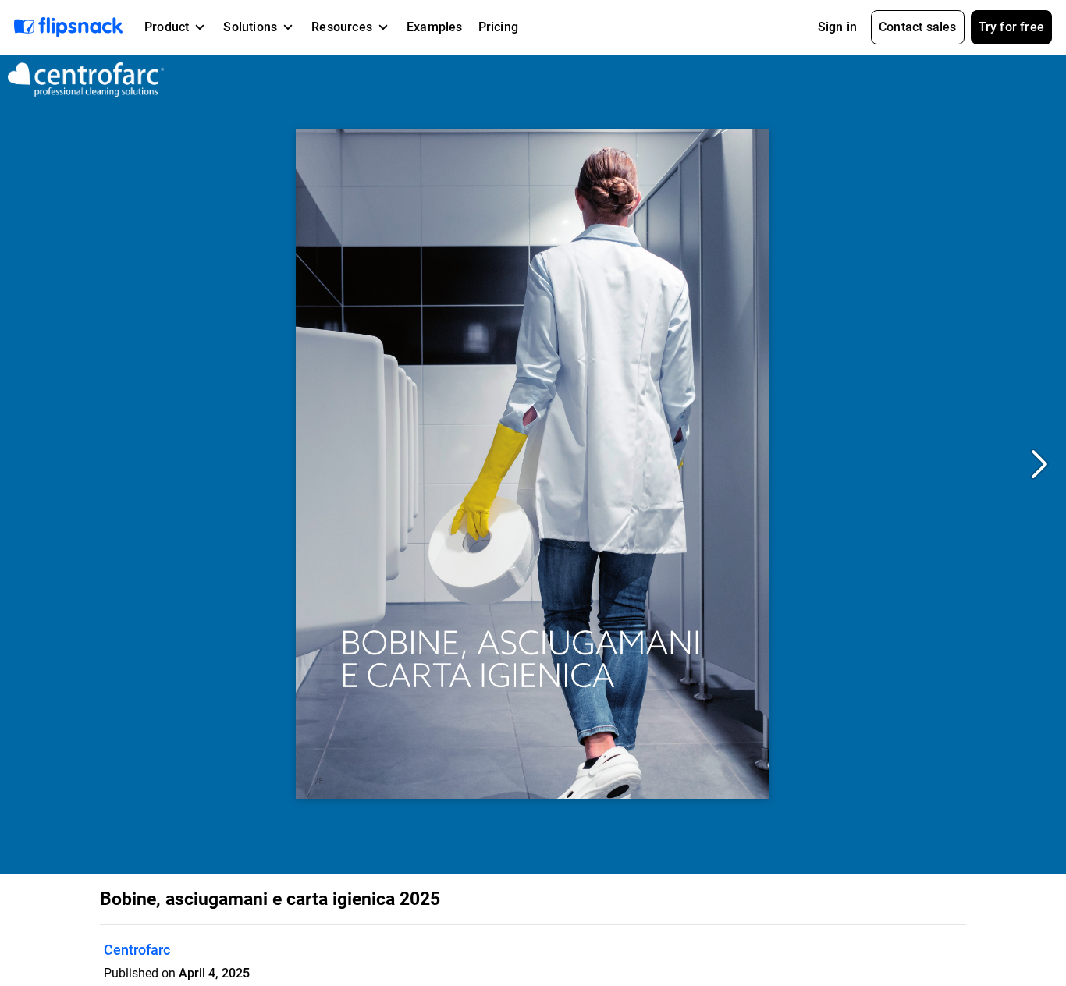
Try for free (1011, 27)
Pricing (498, 27)
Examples (435, 27)
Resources (341, 27)
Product (166, 27)
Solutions (250, 27)
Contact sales (918, 27)
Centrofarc (137, 950)
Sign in (837, 27)
